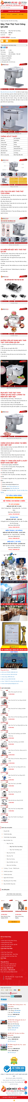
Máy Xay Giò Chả (11, 852)
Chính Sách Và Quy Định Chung (9, 940)
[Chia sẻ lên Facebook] (1, 47)
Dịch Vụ (3, 14)
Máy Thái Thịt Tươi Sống (16, 846)
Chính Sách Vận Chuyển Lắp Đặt (9, 944)
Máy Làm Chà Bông (11, 865)
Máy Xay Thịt (10, 855)
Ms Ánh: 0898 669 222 (14, 1086)
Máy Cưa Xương (11, 859)
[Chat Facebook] (26, 1088)
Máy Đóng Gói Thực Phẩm (10, 880)
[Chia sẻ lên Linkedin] (5, 47)
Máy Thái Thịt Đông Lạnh (16, 849)
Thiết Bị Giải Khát (8, 874)
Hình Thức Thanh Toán (6, 952)
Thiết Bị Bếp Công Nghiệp (10, 837)
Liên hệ (2, 17)
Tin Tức (8, 14)
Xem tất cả (14, 921)
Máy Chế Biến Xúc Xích (12, 862)
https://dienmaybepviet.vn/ (13, 486)
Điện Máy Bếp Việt (14, 488)
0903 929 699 (12, 679)
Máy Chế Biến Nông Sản (9, 883)
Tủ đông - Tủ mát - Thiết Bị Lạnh (11, 868)
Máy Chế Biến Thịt (8, 840)
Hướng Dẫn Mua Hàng (6, 942)
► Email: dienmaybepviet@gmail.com (10, 683)
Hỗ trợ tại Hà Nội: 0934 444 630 (8, 965)
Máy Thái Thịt (10, 843)
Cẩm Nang (14, 14)
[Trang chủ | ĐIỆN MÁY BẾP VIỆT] (10, 2)
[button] (26, 908)
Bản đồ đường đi (12, 1016)
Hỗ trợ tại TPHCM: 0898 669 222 (8, 964)
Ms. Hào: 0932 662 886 (14, 1093)
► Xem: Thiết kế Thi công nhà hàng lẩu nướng (12, 681)
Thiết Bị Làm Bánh (8, 871)
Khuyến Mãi (6, 831)
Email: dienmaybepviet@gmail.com (9, 971)
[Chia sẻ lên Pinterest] (6, 47)
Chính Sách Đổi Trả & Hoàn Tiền (9, 956)
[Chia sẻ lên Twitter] (3, 47)
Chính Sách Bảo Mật (6, 946)
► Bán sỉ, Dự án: (5, 679)
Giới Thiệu (21, 14)
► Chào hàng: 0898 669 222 (7, 676)
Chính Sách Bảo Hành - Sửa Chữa (9, 954)
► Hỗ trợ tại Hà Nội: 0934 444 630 (9, 674)
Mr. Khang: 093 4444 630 (14, 1090)
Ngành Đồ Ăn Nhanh (8, 877)
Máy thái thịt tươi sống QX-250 (8, 92)
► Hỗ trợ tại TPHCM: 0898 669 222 (9, 672)
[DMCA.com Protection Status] (14, 1060)
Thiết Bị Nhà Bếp (8, 834)
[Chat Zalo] (26, 1094)
